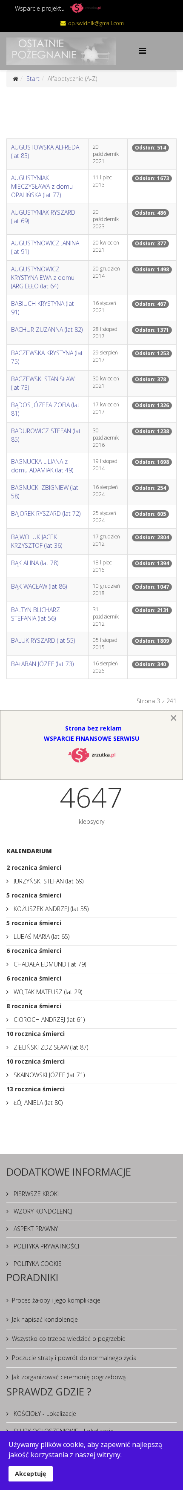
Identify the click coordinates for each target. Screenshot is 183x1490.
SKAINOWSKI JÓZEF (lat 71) (48, 1075)
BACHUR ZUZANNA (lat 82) (47, 329)
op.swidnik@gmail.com (96, 23)
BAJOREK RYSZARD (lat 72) (45, 513)
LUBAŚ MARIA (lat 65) (40, 936)
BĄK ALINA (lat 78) (34, 563)
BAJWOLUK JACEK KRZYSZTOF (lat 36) (36, 541)
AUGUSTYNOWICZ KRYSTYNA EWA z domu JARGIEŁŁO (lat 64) (42, 277)
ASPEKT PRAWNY (35, 1229)
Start (33, 79)
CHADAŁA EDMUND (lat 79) (49, 964)
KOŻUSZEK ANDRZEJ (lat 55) (50, 909)
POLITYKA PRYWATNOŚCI (45, 1246)
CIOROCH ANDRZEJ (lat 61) (48, 1019)
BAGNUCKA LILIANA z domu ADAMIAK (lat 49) (42, 465)
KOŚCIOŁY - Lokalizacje (44, 1413)
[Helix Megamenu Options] (142, 50)
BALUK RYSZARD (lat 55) (43, 640)
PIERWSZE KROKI (35, 1194)
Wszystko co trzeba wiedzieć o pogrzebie (69, 1339)
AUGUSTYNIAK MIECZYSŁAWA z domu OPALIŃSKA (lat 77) (42, 186)
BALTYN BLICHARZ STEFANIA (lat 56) (35, 614)
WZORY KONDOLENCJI (43, 1211)
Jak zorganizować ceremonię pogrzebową (69, 1377)
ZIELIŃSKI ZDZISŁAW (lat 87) (50, 1047)
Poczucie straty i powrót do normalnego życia (74, 1358)
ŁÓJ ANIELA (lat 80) (37, 1103)
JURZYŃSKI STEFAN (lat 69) (47, 881)
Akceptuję (30, 1474)
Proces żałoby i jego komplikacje (56, 1300)
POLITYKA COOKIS (37, 1264)
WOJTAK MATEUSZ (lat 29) (47, 992)
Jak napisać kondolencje (45, 1319)
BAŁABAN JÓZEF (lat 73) (42, 664)
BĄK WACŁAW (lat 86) (39, 586)
